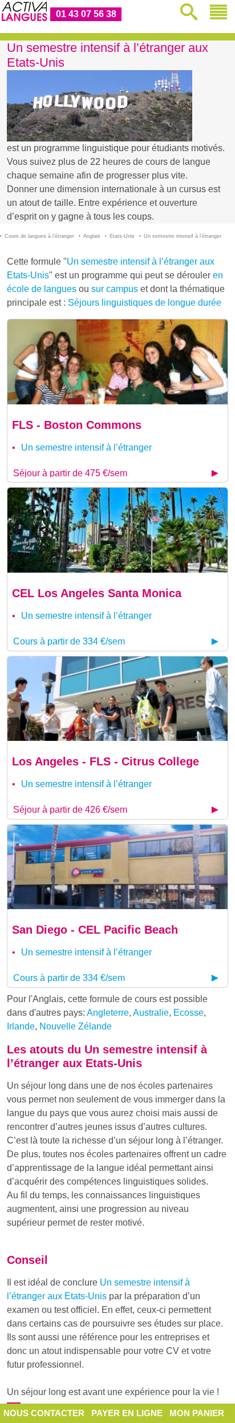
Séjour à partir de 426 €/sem (70, 809)
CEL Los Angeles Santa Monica (96, 593)
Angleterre (108, 1012)
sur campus (114, 289)
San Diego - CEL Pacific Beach (95, 929)
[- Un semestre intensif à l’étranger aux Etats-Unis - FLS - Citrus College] (117, 698)
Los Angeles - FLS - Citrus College (105, 761)
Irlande (21, 1026)
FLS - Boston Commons (76, 425)
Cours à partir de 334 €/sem (69, 641)
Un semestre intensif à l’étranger (86, 447)
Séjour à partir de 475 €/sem (70, 473)
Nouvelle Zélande (75, 1026)
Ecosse (188, 1012)
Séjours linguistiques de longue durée (144, 302)
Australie (151, 1012)
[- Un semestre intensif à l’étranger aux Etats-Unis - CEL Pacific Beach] (117, 866)
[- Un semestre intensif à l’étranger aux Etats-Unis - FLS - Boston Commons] (117, 361)
